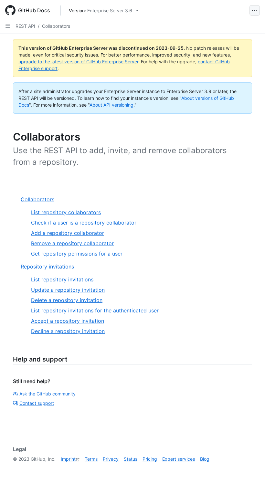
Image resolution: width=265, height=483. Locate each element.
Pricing (150, 459)
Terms (91, 459)
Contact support (36, 403)
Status (130, 459)
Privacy (111, 459)
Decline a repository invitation (68, 331)
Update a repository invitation (68, 290)
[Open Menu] (254, 10)
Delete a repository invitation (66, 300)
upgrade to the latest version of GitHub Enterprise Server (78, 61)
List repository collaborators (66, 212)
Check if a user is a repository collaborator (83, 222)
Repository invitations (47, 266)
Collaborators (56, 26)
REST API (25, 26)
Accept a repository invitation (67, 321)
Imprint (68, 459)
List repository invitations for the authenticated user (95, 310)
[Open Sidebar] (8, 26)
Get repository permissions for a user (76, 253)
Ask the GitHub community (47, 393)
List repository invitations (62, 279)
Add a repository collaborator (67, 233)
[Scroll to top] (250, 468)
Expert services (178, 459)
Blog (204, 459)
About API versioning (111, 105)
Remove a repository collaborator (72, 243)
